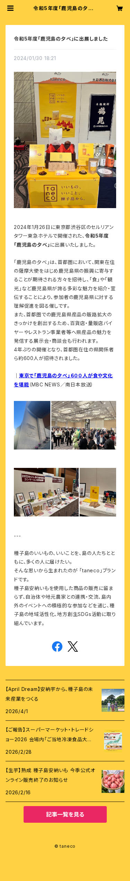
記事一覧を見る (65, 814)
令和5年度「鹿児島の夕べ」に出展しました (61, 39)
